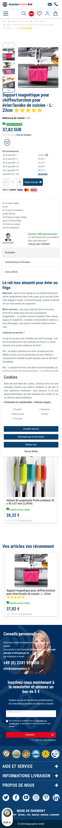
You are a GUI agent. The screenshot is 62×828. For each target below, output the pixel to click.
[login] (47, 13)
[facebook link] (16, 797)
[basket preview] (55, 13)
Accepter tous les (31, 428)
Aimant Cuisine (39, 21)
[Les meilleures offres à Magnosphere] (31, 14)
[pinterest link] (46, 797)
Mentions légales (43, 402)
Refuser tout (31, 444)
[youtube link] (26, 797)
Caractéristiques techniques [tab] (17, 262)
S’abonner (30, 734)
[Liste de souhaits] (39, 13)
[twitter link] (5, 797)
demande (43, 174)
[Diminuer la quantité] (6, 182)
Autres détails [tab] (11, 272)
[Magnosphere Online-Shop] (17, 4)
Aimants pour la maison (19, 21)
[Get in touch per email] (50, 4)
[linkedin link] (56, 797)
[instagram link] (36, 797)
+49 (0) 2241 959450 (39, 244)
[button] (8, 90)
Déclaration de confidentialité (18, 402)
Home (4, 21)
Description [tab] (10, 252)
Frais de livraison (23, 135)
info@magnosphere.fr (16, 668)
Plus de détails (31, 451)
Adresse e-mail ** (15, 712)
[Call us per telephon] (56, 4)
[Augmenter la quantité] (20, 182)
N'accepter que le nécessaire (31, 436)
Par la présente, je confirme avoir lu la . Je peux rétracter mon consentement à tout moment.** (29, 724)
